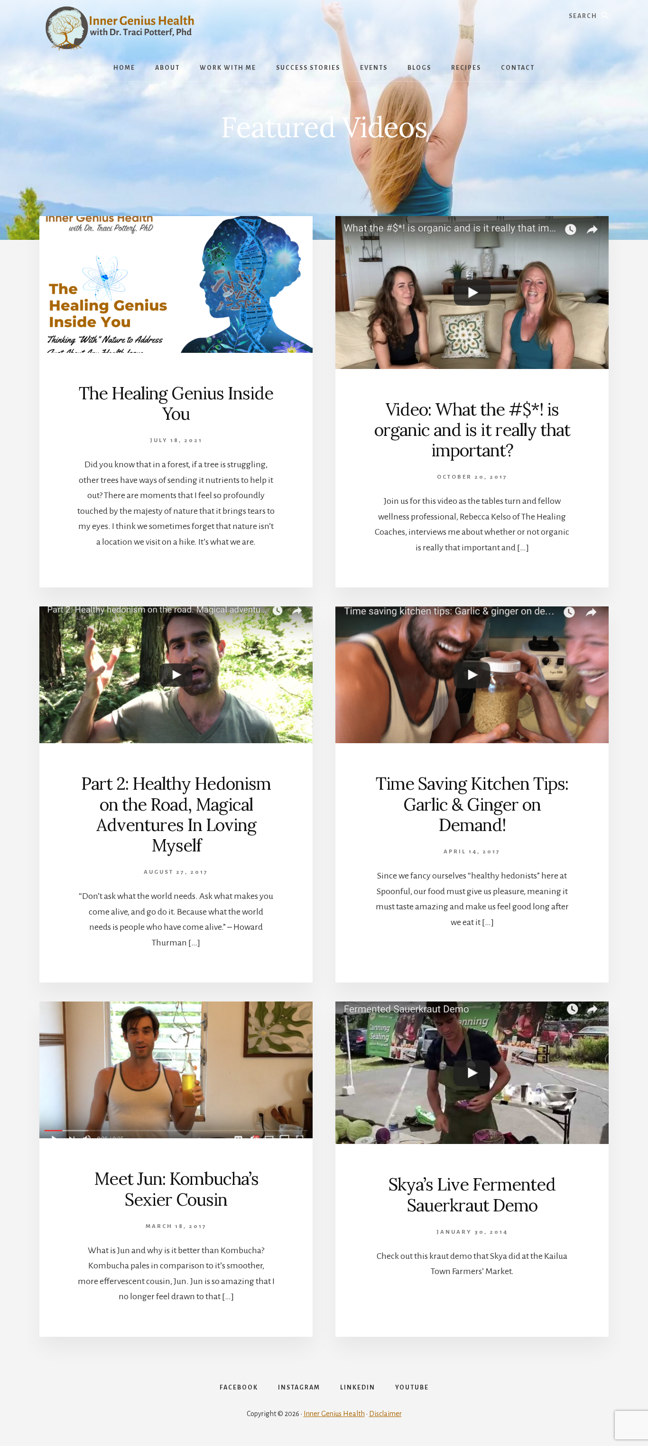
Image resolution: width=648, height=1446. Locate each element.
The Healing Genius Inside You (176, 403)
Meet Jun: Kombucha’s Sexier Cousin (176, 1189)
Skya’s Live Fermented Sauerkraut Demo (472, 1194)
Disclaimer (385, 1414)
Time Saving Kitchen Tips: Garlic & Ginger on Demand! (472, 804)
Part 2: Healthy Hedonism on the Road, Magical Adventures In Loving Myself (176, 814)
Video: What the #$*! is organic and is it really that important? (472, 429)
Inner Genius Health (334, 1414)
